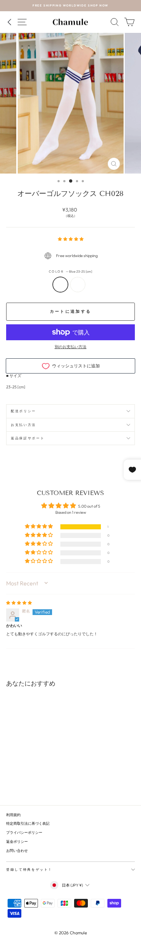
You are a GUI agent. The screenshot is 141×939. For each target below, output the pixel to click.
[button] (71, 239)
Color (71, 271)
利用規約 (13, 814)
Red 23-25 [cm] (77, 284)
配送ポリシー (23, 411)
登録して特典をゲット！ (29, 869)
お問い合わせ (17, 850)
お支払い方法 (23, 425)
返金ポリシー (17, 841)
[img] (19, 602)
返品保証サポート (27, 438)
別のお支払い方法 (70, 346)
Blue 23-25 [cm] (60, 284)
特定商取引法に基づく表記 (28, 823)
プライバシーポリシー (24, 832)
